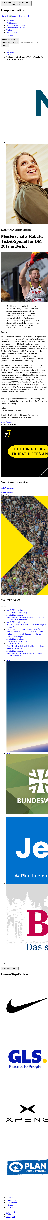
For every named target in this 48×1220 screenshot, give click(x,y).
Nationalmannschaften (15, 25)
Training (9, 30)
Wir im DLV (11, 32)
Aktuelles (10, 20)
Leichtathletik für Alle (15, 28)
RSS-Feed (10, 1207)
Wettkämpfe (11, 23)
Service (9, 35)
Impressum (11, 1200)
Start (8, 50)
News (8, 55)
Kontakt (9, 1198)
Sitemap (9, 1205)
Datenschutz (11, 1202)
